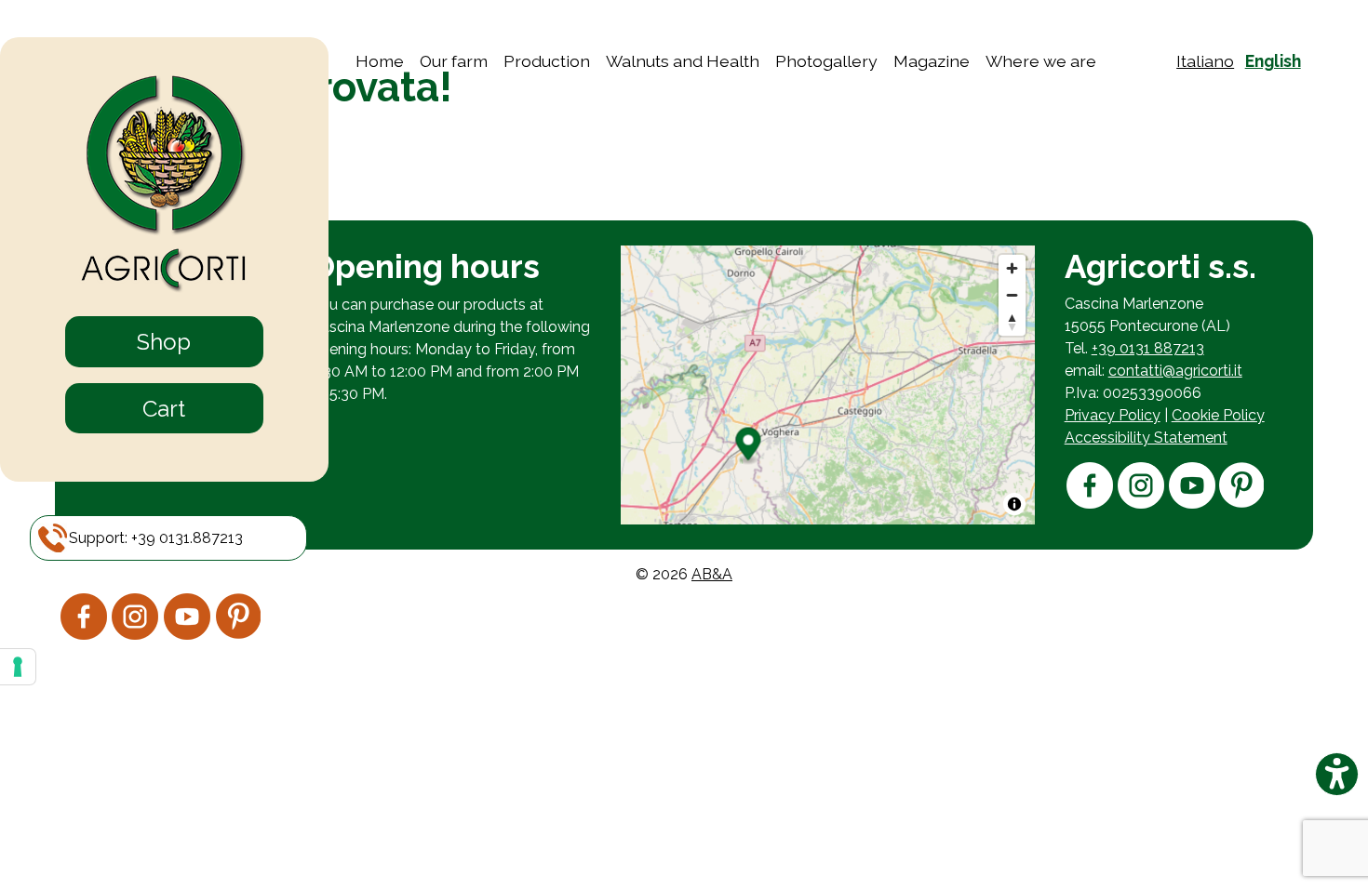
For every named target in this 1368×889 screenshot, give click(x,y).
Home (379, 61)
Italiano (1205, 61)
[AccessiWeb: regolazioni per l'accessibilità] (1337, 774)
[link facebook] (83, 635)
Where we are (1041, 61)
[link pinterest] (238, 634)
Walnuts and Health (682, 61)
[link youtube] (187, 635)
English (1273, 61)
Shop (164, 341)
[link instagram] (135, 635)
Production (546, 61)
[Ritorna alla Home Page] (163, 185)
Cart (163, 408)
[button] (156, 538)
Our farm (454, 61)
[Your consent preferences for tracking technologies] (17, 666)
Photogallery (826, 61)
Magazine (931, 61)
